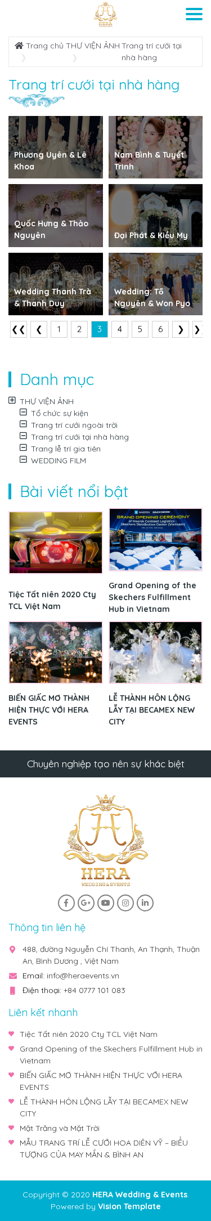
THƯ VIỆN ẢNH (93, 46)
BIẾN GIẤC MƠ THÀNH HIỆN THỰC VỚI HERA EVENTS (48, 710)
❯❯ (201, 329)
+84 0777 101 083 (94, 990)
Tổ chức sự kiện (59, 413)
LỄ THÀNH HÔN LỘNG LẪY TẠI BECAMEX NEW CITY (152, 710)
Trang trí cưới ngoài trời (74, 425)
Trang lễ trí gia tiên (66, 449)
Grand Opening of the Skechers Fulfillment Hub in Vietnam (152, 597)
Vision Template (129, 1206)
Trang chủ (44, 46)
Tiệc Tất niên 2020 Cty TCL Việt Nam (52, 600)
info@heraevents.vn (83, 975)
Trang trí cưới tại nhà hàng (80, 437)
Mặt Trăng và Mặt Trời (60, 1128)
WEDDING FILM (58, 460)
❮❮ (18, 329)
